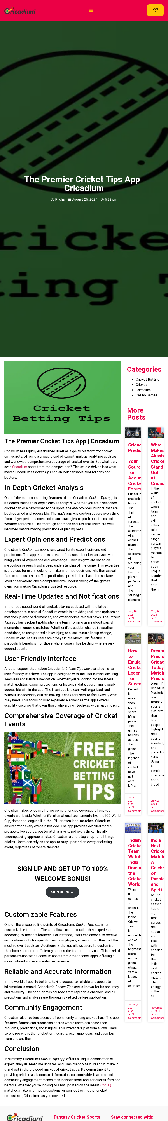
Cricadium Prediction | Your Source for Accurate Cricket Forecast (139, 467)
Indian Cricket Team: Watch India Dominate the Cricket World (138, 862)
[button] (91, 10)
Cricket (141, 385)
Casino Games (146, 395)
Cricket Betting (147, 379)
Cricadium (19, 467)
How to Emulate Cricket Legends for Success (137, 667)
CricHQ (105, 1085)
